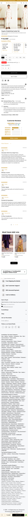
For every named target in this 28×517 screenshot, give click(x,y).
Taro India (19, 428)
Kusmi (18, 403)
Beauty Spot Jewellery (6, 466)
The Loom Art (13, 431)
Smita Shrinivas (4, 428)
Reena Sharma (4, 419)
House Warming (13, 386)
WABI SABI (18, 434)
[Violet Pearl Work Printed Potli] (7, 243)
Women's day (9, 388)
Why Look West (4, 436)
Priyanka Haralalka (5, 444)
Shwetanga (18, 427)
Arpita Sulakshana (16, 396)
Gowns (15, 342)
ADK (10, 396)
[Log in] (23, 3)
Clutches (10, 357)
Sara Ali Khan (4, 478)
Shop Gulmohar (19, 425)
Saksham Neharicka (5, 423)
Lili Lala (7, 407)
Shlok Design (12, 425)
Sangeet (19, 383)
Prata (22, 466)
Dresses (19, 341)
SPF (15, 428)
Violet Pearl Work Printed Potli (7, 254)
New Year (22, 382)
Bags (2, 357)
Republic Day (15, 377)
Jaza (23, 400)
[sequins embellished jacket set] (8, 16)
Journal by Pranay (5, 402)
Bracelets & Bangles (5, 352)
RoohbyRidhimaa (12, 422)
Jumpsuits (12, 345)
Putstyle (3, 468)
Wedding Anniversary (20, 392)
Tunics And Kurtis (19, 344)
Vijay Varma (10, 476)
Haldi (2, 386)
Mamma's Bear (15, 453)
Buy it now (14, 76)
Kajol (18, 472)
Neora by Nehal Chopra (6, 414)
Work (2, 389)
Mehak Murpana (20, 410)
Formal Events (17, 389)
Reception (23, 385)
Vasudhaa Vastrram (21, 448)
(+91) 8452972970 (10, 304)
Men (21, 336)
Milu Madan (3, 411)
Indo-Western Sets (5, 344)
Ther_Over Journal (21, 431)
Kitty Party (12, 392)
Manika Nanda (11, 408)
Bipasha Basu (19, 475)
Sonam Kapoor (17, 476)
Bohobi (17, 397)
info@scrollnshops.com (8, 306)
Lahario (3, 407)
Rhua (10, 419)
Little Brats (3, 453)
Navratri (3, 382)
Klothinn (10, 403)
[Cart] (26, 3)
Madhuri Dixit (13, 472)
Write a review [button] (14, 138)
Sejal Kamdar (21, 423)
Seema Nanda (14, 423)
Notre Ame (3, 416)
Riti (23, 460)
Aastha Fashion (4, 396)
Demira (23, 399)
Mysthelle (3, 413)
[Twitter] (5, 80)
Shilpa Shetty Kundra (6, 473)
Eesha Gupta (4, 400)
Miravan (14, 411)
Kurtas (18, 362)
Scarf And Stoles (16, 357)
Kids (24, 336)
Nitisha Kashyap (15, 414)
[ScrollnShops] (11, 3)
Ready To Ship (13, 337)
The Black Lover (4, 430)
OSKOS (8, 416)
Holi (10, 377)
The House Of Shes (5, 431)
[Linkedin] (9, 327)
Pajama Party (12, 391)
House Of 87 (15, 400)
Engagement (17, 385)
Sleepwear (3, 347)
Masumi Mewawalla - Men (14, 441)
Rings (12, 350)
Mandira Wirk (4, 408)
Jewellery (11, 336)
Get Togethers (21, 386)
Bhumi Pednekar (12, 475)
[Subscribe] (26, 321)
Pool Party (7, 386)
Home (2, 278)
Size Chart (4, 62)
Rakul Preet (4, 476)
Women (6, 336)
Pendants (13, 352)
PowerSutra (11, 417)
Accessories (16, 336)
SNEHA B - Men (10, 447)
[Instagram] (12, 327)
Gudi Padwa (13, 378)
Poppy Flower (4, 417)
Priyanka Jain (17, 417)
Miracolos (9, 411)
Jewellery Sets (18, 350)
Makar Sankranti (20, 378)
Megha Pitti (13, 410)
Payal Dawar (18, 416)
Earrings (3, 350)
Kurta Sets (3, 341)
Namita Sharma (10, 413)
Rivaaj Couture (4, 422)
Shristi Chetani (4, 427)
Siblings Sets (4, 368)
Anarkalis (12, 344)
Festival (3, 388)
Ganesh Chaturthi (5, 380)
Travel (16, 388)
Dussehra (8, 382)
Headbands (3, 358)
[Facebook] (2, 80)
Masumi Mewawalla (5, 410)
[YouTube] (18, 327)
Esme (13, 466)
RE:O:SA (19, 444)
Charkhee (22, 397)
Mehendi (15, 383)
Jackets (7, 345)
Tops (20, 372)
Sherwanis (7, 364)
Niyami (21, 414)
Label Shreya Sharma (6, 405)
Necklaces (8, 350)
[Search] (21, 3)
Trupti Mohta (20, 462)
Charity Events (19, 391)
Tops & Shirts (10, 342)
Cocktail (24, 383)
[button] (4, 36)
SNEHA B (11, 428)
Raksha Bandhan (13, 380)
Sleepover (23, 389)
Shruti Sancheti (12, 427)
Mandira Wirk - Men (18, 439)
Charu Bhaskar (4, 399)
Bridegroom (7, 385)
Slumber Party (4, 391)
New (2, 336)
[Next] (16, 260)
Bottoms (3, 345)
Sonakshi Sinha (15, 473)
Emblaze (10, 400)
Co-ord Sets (4, 342)
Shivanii (7, 425)
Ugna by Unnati (11, 433)
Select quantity (5, 65)
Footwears (23, 357)
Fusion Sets (17, 345)
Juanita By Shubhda (14, 402)
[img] (4, 148)
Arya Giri (23, 396)
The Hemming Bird (13, 430)
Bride (12, 385)
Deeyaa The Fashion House (14, 399)
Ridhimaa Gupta (11, 420)
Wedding (3, 383)
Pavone (13, 416)
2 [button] (13, 224)
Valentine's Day (4, 377)
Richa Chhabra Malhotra (17, 419)
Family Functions (5, 392)
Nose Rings (13, 354)
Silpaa (23, 427)
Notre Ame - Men (16, 442)
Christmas (17, 382)
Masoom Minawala (5, 472)
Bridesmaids (9, 383)
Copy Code (4, 50)
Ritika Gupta (18, 420)
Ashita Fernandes (5, 397)
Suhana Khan (22, 473)
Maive (17, 407)
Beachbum (12, 397)
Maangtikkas (19, 352)
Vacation (20, 388)
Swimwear (9, 347)
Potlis (6, 357)
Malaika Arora (4, 475)
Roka (2, 385)
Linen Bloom (12, 407)
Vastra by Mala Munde (6, 434)
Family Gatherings (9, 389)
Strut (7, 462)
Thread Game (4, 433)
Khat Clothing (4, 403)
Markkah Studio (19, 408)
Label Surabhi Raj (15, 405)
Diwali (12, 382)
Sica (12, 468)
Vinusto (13, 434)
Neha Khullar (17, 413)
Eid (13, 388)
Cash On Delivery (5, 337)
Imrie (20, 400)
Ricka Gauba (4, 420)
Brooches (8, 354)
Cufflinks (3, 354)
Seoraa (2, 425)
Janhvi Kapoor (11, 478)
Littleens (9, 453)
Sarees (15, 341)
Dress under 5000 (16, 347)
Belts (8, 358)
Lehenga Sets (10, 341)
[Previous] (12, 260)
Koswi (14, 403)
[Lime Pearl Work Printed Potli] (20, 243)
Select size (4, 55)
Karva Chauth (21, 380)
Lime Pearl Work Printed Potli (20, 254)
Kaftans (23, 345)
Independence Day (5, 378)
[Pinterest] (8, 80)
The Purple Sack (13, 462)
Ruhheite (3, 462)
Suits (21, 362)
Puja (24, 391)
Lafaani (21, 405)
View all (14, 263)
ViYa (2, 455)
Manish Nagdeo (4, 441)
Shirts (2, 362)
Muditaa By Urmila (21, 411)
